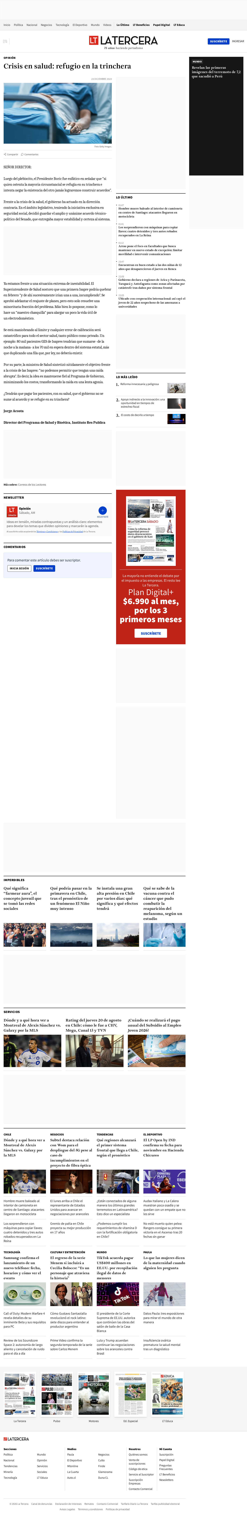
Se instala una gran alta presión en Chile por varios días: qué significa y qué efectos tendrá (117, 899)
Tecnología (62, 25)
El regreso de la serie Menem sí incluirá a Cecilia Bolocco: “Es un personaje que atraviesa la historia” (69, 1268)
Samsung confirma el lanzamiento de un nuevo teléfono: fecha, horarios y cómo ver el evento (22, 1268)
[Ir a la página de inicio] (123, 41)
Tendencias (105, 1134)
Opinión (10, 58)
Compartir (12, 154)
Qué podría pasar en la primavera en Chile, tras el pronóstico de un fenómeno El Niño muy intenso (71, 899)
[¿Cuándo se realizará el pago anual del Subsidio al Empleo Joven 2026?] (157, 1051)
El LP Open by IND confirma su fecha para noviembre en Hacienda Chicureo (163, 1148)
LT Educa (179, 25)
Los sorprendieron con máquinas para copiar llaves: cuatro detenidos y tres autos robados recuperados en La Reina (148, 231)
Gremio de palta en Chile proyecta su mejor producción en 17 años (70, 1227)
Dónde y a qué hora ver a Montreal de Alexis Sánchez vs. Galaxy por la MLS (32, 1025)
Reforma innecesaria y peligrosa (139, 384)
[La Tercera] (20, 1416)
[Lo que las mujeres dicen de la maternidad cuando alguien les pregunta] (164, 1294)
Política (18, 25)
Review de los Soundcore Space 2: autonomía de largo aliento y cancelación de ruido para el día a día (24, 1346)
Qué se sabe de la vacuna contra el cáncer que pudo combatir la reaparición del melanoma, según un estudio (162, 904)
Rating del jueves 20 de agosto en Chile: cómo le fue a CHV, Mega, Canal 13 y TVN (93, 1025)
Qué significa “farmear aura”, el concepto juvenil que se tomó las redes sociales (22, 899)
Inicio (7, 25)
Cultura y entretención (67, 1252)
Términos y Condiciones (47, 531)
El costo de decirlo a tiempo (137, 415)
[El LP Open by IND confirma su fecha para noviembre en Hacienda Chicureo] (164, 1181)
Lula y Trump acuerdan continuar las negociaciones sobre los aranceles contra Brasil (116, 1346)
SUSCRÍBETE (151, 633)
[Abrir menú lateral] (6, 41)
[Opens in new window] (93, 1416)
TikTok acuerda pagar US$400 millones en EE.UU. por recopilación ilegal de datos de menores (117, 1268)
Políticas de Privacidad (73, 531)
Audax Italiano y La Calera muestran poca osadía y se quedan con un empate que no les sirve (164, 1207)
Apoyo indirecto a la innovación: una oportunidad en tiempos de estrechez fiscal (143, 403)
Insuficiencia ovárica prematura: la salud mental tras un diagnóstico (161, 1344)
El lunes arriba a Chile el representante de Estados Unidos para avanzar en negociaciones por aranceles (69, 1207)
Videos (107, 25)
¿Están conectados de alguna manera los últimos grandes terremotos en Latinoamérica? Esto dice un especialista (117, 1207)
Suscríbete (45, 568)
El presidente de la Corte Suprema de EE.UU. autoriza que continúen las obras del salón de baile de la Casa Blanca (116, 1322)
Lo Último (123, 25)
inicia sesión (19, 568)
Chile (7, 1134)
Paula (147, 1252)
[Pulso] (57, 1416)
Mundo (95, 25)
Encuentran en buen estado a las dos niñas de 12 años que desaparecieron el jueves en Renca (150, 267)
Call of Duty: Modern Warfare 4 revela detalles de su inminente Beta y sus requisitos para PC (25, 1320)
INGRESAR (238, 41)
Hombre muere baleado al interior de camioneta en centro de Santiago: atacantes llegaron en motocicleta (150, 212)
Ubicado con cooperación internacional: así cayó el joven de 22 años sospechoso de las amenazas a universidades (151, 302)
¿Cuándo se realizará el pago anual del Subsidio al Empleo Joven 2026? (154, 1025)
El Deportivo (80, 25)
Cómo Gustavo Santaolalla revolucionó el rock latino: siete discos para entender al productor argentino (69, 1320)
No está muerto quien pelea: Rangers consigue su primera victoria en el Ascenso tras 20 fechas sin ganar (162, 1230)
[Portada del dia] (151, 564)
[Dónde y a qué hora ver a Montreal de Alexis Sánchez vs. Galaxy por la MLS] (32, 1051)
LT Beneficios (141, 25)
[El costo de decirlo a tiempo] (176, 419)
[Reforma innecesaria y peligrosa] (176, 388)
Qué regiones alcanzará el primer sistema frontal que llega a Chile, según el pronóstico (118, 1148)
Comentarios (31, 154)
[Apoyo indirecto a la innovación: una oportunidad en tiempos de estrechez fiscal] (176, 403)
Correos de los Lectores (32, 484)
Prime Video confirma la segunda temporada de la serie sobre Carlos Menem (71, 1344)
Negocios (46, 25)
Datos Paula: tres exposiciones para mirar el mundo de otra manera (163, 1317)
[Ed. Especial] (130, 1416)
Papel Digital (161, 25)
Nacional (32, 25)
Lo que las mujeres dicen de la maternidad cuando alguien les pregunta (164, 1263)
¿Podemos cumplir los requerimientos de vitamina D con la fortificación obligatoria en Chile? (117, 1230)
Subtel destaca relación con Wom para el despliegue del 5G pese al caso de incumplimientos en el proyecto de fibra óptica (71, 1153)
